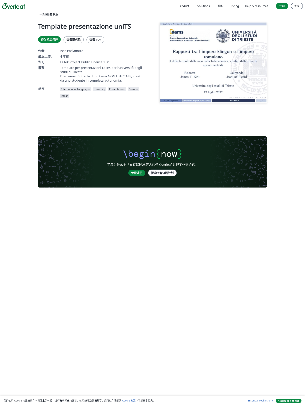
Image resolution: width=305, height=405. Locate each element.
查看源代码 (74, 40)
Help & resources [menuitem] (256, 6)
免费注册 (136, 173)
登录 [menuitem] (297, 6)
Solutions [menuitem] (203, 6)
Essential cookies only (260, 400)
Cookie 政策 (129, 400)
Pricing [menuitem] (234, 6)
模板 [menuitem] (221, 6)
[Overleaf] (13, 6)
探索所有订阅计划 (162, 173)
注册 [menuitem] (282, 6)
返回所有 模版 (48, 14)
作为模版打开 (49, 39)
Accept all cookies (288, 400)
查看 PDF (95, 40)
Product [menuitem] (183, 6)
